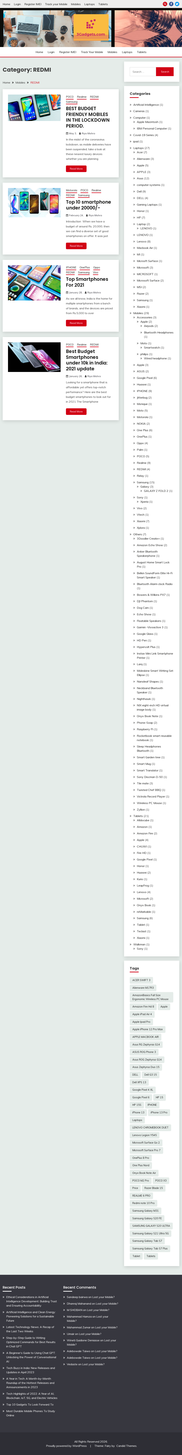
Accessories (144, 317)
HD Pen (142, 640)
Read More (76, 168)
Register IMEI (32, 4)
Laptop (141, 224)
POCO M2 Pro (140, 1180)
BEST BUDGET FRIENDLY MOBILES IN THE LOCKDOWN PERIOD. (88, 117)
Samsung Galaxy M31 (145, 1210)
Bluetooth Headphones (158, 332)
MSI (139, 287)
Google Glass (145, 634)
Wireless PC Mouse (149, 803)
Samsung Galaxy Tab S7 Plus (150, 1248)
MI (138, 254)
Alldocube (143, 820)
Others (137, 534)
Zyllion (141, 809)
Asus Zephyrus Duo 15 (145, 1067)
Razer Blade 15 (153, 1188)
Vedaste (72, 1364)
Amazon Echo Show (150, 545)
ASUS (141, 371)
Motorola (71, 190)
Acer (140, 152)
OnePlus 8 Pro (140, 1157)
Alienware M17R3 (143, 987)
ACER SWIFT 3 (141, 980)
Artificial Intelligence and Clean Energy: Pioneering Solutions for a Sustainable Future (31, 1316)
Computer (139, 117)
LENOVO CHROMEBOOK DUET (150, 1127)
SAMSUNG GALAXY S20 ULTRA (151, 1225)
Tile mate (143, 783)
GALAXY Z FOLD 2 (156, 491)
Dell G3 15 (150, 1074)
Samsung (71, 101)
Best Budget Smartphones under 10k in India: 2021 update (87, 360)
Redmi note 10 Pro (143, 1203)
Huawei (142, 384)
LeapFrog (143, 885)
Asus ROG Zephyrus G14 (147, 1059)
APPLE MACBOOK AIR (145, 1037)
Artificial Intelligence (146, 104)
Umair (70, 1334)
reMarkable (144, 911)
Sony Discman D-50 (150, 777)
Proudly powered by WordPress (66, 1446)
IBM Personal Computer (152, 128)
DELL (140, 198)
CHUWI (142, 846)
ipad (136, 141)
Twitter (177, 4)
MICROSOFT (145, 274)
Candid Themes (126, 1446)
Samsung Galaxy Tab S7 (147, 1241)
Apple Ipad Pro (141, 1021)
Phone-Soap (145, 722)
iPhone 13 (138, 1112)
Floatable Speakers (149, 621)
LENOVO (146, 228)
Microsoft (143, 267)
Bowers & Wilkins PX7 (151, 595)
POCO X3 (161, 1180)
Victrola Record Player (151, 796)
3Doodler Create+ (148, 538)
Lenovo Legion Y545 (144, 1135)
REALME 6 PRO (141, 1195)
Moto (143, 343)
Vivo (95, 272)
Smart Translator (147, 770)
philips (144, 354)
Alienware (143, 159)
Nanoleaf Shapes (148, 681)
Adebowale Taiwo (78, 1351)
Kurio (140, 879)
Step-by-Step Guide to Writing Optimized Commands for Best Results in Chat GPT (30, 1342)
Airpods (149, 326)
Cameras (139, 111)
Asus (140, 178)
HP (139, 217)
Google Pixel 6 (140, 1097)
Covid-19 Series (143, 135)
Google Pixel (145, 378)
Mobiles (76, 4)
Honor (141, 211)
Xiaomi (141, 306)
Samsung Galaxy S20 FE (147, 1218)
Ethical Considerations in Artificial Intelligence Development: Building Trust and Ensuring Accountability (31, 1301)
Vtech (140, 514)
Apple (140, 165)
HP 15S (136, 1104)
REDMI (94, 96)
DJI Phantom (145, 601)
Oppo (96, 267)
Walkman (139, 944)
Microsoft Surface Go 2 (146, 1142)
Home (6, 4)
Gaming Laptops (147, 204)
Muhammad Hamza (79, 1316)
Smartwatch (152, 347)
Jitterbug (142, 397)
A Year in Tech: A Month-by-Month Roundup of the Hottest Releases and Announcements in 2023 (30, 1383)
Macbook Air (145, 248)
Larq (140, 664)
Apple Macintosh (147, 122)
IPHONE (71, 267)
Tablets (103, 4)
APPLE (141, 172)
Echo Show (144, 614)
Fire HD (141, 853)
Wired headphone (155, 358)
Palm (140, 449)
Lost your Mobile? (103, 1297)
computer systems (148, 185)
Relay (140, 475)
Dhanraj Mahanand (79, 1303)
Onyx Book (144, 905)
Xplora (141, 527)
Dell (139, 191)
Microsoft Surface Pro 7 (146, 1150)
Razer (140, 293)
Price (135, 1188)
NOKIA (141, 423)
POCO (70, 96)
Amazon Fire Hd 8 (143, 1006)
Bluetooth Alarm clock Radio (155, 584)
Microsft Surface (147, 261)
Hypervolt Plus (146, 647)
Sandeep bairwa (77, 1297)
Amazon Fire (145, 833)
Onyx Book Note (147, 716)
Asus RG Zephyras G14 (146, 1044)
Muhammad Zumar (78, 1327)
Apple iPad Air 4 (142, 1014)
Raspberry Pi (145, 729)
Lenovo (141, 241)
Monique (142, 404)
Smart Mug (144, 764)
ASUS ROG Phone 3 (144, 1052)
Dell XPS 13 (139, 1082)
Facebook (171, 4)
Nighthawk (144, 699)
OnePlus (85, 267)
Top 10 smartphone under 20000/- (88, 205)
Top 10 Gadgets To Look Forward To (29, 1404)
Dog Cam (143, 607)
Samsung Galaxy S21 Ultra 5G (150, 1233)
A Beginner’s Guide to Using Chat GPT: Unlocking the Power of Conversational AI (31, 1357)
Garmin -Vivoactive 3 (150, 627)
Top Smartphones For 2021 (87, 282)
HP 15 (159, 1097)
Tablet (141, 924)
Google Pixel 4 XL (142, 1089)
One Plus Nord (140, 1165)
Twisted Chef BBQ (149, 790)
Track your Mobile (56, 4)
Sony (140, 497)
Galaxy (144, 486)
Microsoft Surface (148, 280)
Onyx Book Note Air (144, 1173)
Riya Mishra (88, 133)
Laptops (89, 4)
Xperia (144, 501)
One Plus (142, 430)
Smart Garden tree (148, 757)
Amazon (142, 827)
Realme (82, 96)
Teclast (141, 931)
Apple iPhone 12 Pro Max (147, 1029)
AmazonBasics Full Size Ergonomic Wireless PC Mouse (150, 997)
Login (17, 4)
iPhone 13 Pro (159, 1112)
